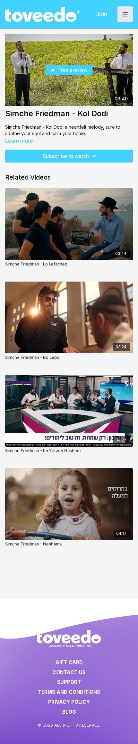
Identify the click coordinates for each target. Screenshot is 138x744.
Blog (69, 712)
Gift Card (69, 662)
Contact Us (69, 672)
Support (69, 682)
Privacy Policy (69, 702)
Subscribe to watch (66, 156)
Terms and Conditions (69, 692)
